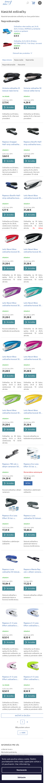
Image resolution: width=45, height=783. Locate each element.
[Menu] (40, 3)
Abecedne (21, 65)
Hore (23, 733)
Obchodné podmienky (9, 752)
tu (29, 764)
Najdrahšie (30, 60)
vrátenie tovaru (6, 749)
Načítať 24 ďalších (22, 716)
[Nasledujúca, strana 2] (22, 722)
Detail (28, 483)
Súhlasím (22, 777)
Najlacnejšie (18, 60)
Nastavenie (22, 770)
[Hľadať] (27, 3)
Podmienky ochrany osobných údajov (14, 755)
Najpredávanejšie (8, 65)
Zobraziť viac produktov (21, 53)
